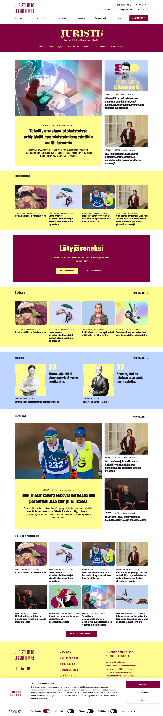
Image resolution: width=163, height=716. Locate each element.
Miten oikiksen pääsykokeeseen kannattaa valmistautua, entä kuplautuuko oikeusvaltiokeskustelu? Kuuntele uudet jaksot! (124, 103)
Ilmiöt (51, 47)
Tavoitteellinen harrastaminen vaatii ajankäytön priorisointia (131, 334)
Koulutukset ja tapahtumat (124, 10)
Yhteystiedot (143, 10)
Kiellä (143, 700)
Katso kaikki (139, 293)
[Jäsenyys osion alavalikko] (25, 18)
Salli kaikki (143, 685)
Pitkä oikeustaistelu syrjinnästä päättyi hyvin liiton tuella (98, 334)
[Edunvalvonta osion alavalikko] (70, 18)
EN (145, 5)
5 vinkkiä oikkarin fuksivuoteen (30, 215)
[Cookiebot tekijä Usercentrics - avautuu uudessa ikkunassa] (15, 711)
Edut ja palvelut (39, 18)
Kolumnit (86, 47)
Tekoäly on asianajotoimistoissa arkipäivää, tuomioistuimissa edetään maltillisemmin (58, 137)
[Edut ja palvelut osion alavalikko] (48, 18)
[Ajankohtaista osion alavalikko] (110, 18)
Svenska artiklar (117, 47)
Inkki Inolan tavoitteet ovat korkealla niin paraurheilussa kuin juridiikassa (96, 218)
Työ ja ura (81, 18)
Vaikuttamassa (73, 47)
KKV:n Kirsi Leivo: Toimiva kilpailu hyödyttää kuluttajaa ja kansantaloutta (125, 518)
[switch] (70, 711)
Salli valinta (143, 692)
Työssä (60, 47)
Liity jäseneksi (67, 271)
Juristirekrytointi (70, 669)
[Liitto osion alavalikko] (124, 18)
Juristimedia (105, 10)
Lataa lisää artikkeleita (81, 634)
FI (136, 5)
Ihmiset (42, 47)
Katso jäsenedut (95, 271)
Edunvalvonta (61, 18)
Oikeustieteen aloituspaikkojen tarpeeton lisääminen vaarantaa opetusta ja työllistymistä (132, 619)
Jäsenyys (19, 18)
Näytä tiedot (127, 711)
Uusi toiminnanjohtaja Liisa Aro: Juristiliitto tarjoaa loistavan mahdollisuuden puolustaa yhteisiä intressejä (123, 158)
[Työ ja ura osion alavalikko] (88, 18)
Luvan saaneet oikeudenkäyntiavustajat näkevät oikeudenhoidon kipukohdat (61, 220)
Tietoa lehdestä (101, 47)
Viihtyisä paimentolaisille (96, 402)
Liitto (119, 18)
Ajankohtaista (101, 18)
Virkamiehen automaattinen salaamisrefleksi (37, 402)
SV (140, 5)
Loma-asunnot (68, 663)
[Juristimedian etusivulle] (81, 36)
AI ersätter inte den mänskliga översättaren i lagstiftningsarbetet (64, 619)
